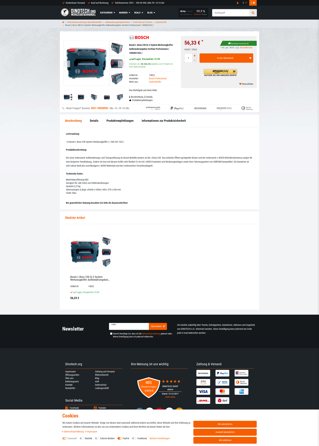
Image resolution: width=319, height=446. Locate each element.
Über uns (69, 378)
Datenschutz (100, 384)
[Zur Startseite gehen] (63, 22)
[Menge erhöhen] (194, 55)
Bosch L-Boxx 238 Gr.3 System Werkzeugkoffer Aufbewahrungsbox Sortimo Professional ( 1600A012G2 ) (90, 278)
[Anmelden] (238, 3)
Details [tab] (149, 97)
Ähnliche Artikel (75, 217)
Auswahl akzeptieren (225, 432)
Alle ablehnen (225, 440)
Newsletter (70, 388)
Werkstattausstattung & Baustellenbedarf (84, 22)
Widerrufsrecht (101, 375)
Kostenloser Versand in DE (240, 43)
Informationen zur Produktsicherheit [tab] (164, 120)
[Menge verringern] (194, 60)
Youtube (102, 408)
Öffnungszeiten (72, 375)
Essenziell (72, 438)
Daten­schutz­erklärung (74, 431)
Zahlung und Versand (105, 371)
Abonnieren (156, 326)
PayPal (126, 438)
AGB (97, 381)
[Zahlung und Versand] (205, 373)
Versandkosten (246, 47)
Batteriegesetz (72, 381)
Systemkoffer (161, 22)
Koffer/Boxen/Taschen (142, 22)
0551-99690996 (99, 108)
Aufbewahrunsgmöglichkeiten (117, 22)
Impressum (70, 371)
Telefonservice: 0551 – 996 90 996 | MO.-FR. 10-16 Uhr (139, 2)
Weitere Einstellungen (160, 438)
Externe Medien (107, 438)
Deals (137, 12)
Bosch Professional (158, 78)
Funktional (142, 438)
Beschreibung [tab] (137, 97)
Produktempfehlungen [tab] (142, 100)
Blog (150, 12)
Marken (123, 12)
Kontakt (68, 384)
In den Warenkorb (225, 58)
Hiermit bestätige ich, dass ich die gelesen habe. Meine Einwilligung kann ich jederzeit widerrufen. (142, 335)
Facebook (74, 408)
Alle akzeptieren (225, 424)
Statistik (88, 438)
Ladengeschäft (102, 388)
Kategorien (106, 12)
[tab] (75, 217)
